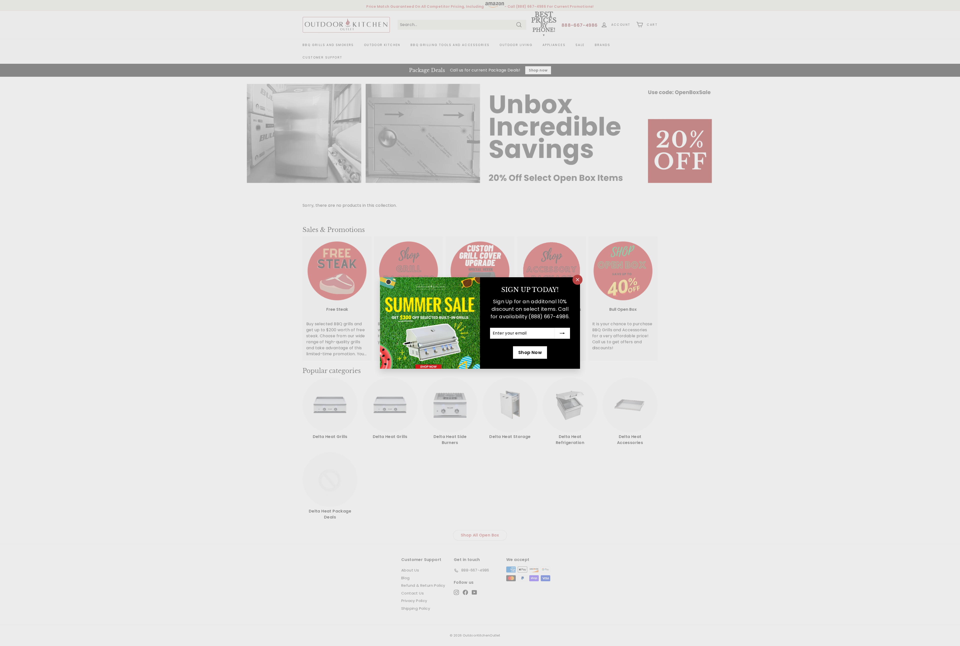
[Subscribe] (562, 333)
